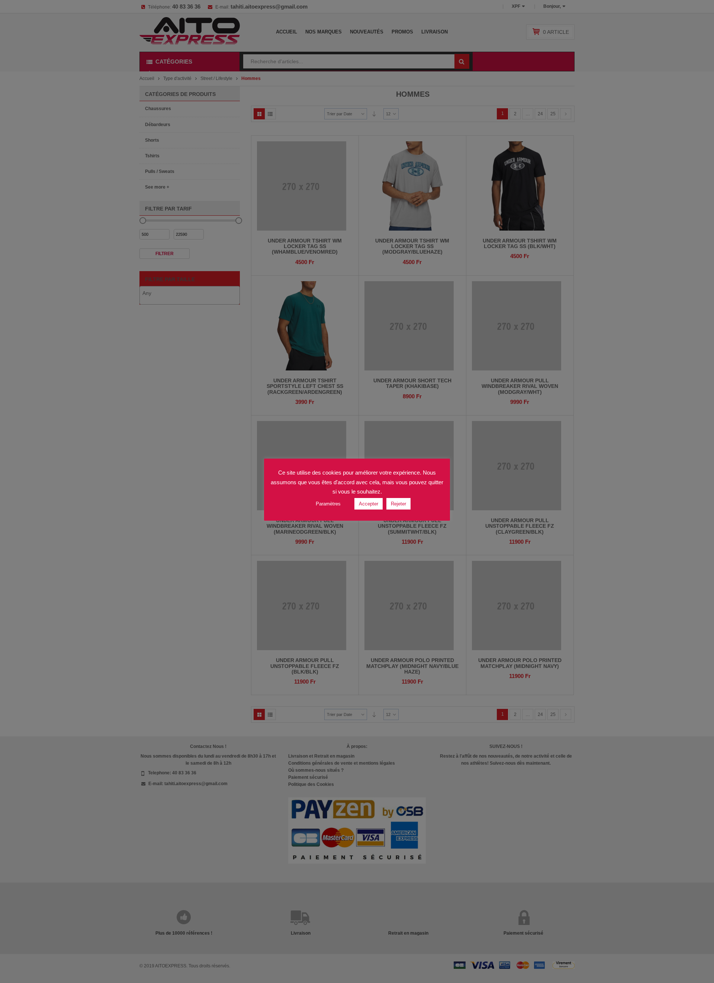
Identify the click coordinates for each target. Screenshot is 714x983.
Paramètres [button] (328, 504)
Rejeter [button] (398, 504)
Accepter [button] (368, 504)
